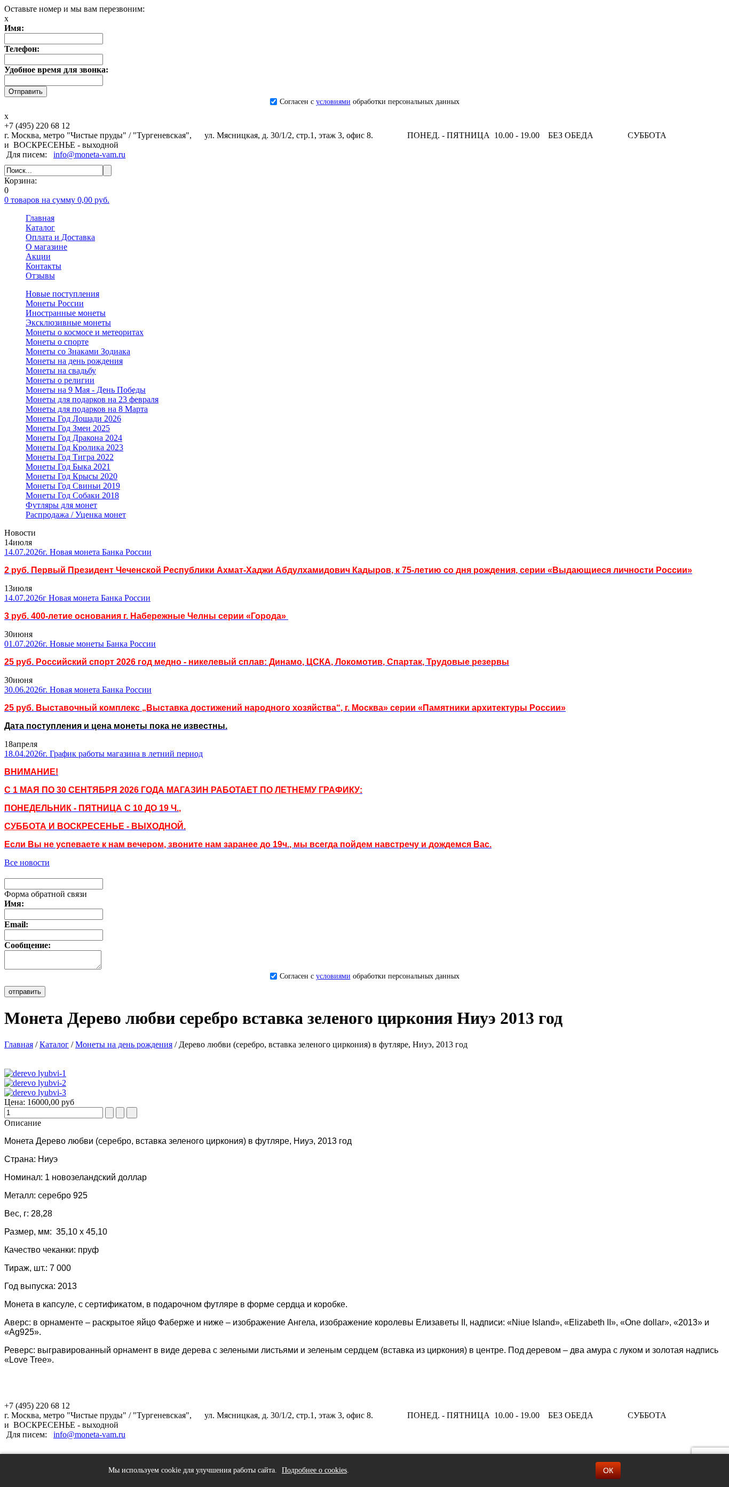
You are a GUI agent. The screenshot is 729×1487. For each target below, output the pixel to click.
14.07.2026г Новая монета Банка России (77, 597)
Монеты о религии (60, 380)
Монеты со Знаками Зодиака (78, 351)
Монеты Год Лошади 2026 (73, 418)
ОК (608, 1470)
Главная (18, 1044)
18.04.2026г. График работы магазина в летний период (103, 753)
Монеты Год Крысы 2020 (71, 476)
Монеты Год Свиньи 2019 (73, 485)
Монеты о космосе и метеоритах (85, 332)
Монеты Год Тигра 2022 (70, 457)
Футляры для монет (61, 505)
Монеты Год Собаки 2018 (72, 495)
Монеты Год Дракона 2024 (74, 437)
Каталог (54, 1044)
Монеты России (55, 303)
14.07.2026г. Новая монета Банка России (78, 551)
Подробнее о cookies (314, 1470)
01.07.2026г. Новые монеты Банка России (80, 643)
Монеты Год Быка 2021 (68, 466)
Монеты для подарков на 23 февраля (92, 399)
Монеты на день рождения (74, 360)
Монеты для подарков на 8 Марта (87, 409)
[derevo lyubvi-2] (35, 1082)
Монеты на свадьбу (61, 370)
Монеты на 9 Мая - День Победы (86, 389)
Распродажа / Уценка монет (76, 514)
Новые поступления (62, 293)
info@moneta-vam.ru (89, 154)
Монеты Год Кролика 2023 (74, 447)
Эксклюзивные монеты (68, 322)
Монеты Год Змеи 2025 (68, 428)
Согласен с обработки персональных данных (369, 102)
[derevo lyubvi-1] (35, 1073)
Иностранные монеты (66, 312)
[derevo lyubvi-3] (35, 1092)
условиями (333, 102)
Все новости (27, 862)
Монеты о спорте (57, 341)
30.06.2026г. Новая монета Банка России (78, 689)
